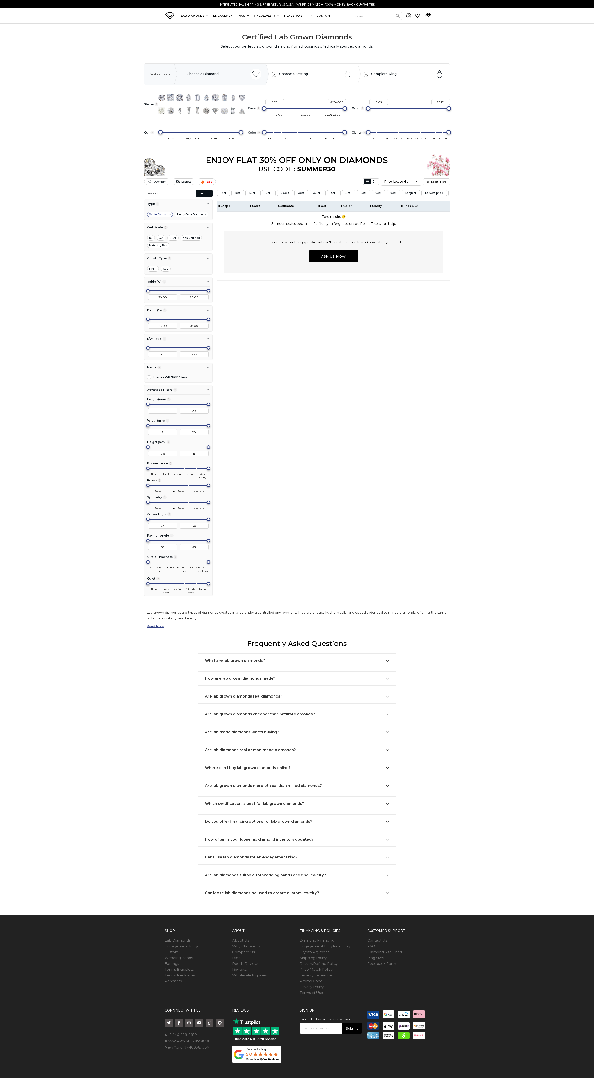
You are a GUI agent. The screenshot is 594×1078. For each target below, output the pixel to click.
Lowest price (434, 193)
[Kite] (215, 111)
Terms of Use (311, 992)
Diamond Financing (317, 940)
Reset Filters (438, 181)
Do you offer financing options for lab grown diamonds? (258, 821)
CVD (165, 268)
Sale (209, 181)
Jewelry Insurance (316, 975)
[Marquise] (233, 98)
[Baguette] (197, 111)
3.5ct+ (317, 193)
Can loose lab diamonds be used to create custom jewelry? (262, 893)
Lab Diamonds (193, 15)
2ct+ (269, 193)
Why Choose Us (246, 946)
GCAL (173, 237)
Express (186, 181)
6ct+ (364, 193)
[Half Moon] (180, 111)
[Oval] (188, 98)
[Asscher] (215, 98)
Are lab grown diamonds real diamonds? (243, 696)
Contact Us (377, 940)
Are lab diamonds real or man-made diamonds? (250, 750)
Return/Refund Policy (319, 963)
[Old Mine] (224, 111)
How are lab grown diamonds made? (240, 678)
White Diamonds (160, 214)
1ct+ (237, 193)
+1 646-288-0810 (182, 1034)
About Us (240, 940)
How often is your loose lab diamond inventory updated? (259, 839)
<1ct (223, 193)
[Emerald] (197, 98)
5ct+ (349, 193)
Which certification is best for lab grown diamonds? (254, 803)
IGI (151, 237)
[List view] (367, 181)
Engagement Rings (182, 946)
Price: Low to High (397, 181)
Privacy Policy (312, 987)
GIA (161, 237)
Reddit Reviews (245, 963)
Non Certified (191, 237)
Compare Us (243, 952)
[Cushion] (180, 98)
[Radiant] (224, 98)
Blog (236, 958)
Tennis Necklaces (180, 975)
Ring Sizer (375, 958)
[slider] (264, 108)
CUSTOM (323, 15)
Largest (410, 193)
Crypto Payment (314, 952)
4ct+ (334, 193)
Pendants (173, 981)
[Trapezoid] (233, 111)
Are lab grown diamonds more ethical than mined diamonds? (263, 785)
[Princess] (170, 98)
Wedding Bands (179, 958)
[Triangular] (242, 111)
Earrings (172, 963)
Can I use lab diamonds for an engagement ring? (251, 857)
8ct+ (393, 193)
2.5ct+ (285, 193)
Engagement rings (229, 15)
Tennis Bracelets (179, 969)
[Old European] (170, 111)
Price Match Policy (316, 969)
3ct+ (301, 193)
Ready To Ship (296, 15)
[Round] (162, 98)
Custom (172, 952)
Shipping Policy (313, 958)
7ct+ (378, 193)
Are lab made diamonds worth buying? (242, 732)
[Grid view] (374, 181)
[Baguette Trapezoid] (188, 111)
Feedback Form (381, 963)
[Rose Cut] (162, 111)
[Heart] (242, 98)
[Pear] (206, 98)
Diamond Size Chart (384, 952)
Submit (204, 193)
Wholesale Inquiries (249, 975)
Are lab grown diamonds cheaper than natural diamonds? (260, 714)
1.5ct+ (253, 193)
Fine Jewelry (265, 15)
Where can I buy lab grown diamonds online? (248, 768)
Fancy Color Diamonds (191, 214)
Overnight (160, 181)
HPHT (153, 268)
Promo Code (311, 981)
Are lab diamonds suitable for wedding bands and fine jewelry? (265, 875)
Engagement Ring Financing (325, 946)
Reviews (239, 969)
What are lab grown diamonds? (235, 660)
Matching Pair (158, 245)
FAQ (371, 946)
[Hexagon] (206, 111)
